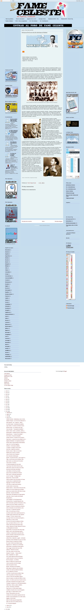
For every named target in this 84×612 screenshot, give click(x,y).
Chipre (6, 270)
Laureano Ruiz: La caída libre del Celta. (13, 481)
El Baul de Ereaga (70, 193)
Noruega (7, 332)
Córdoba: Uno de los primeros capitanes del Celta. (15, 594)
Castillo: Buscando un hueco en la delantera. (14, 558)
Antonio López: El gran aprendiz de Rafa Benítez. (15, 442)
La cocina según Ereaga (8, 385)
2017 (7, 404)
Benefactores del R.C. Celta (53, 18)
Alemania (7, 249)
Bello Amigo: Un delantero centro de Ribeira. (14, 568)
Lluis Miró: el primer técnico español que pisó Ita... (15, 512)
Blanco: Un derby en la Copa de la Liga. (13, 561)
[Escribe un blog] (40, 183)
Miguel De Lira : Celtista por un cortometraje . (14, 544)
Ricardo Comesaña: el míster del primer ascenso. (15, 534)
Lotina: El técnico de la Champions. (12, 454)
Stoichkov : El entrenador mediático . (13, 445)
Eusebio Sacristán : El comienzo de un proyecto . (15, 437)
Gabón (6, 298)
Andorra (7, 251)
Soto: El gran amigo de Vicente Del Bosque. (14, 556)
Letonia (7, 322)
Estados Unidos (8, 294)
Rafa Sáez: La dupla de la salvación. (13, 449)
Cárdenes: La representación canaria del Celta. (15, 532)
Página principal (70, 198)
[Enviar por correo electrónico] (39, 183)
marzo (8, 417)
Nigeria (7, 330)
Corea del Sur (8, 276)
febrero (8, 605)
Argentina (7, 255)
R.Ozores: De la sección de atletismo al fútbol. (15, 521)
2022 (7, 396)
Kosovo (7, 320)
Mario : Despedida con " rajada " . (12, 554)
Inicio (43, 221)
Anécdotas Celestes (70, 185)
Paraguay (7, 334)
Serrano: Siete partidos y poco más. (13, 593)
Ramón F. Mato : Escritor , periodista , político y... (15, 430)
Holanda (7, 306)
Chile (6, 268)
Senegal (7, 346)
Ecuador (7, 284)
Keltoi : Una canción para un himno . (13, 511)
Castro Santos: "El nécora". (11, 462)
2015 (7, 407)
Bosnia (6, 259)
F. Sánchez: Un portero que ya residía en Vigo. (15, 573)
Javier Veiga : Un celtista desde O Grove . (14, 591)
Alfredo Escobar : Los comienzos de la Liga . (14, 427)
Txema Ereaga (30, 182)
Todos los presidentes (9, 18)
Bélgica (7, 265)
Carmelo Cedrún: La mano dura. (12, 486)
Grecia (6, 302)
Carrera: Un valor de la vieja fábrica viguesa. (14, 576)
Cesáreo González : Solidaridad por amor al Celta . (15, 419)
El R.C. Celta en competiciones (21, 21)
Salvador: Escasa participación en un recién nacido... (16, 596)
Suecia (6, 352)
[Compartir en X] (41, 183)
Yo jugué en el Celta (8, 375)
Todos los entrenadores (20, 18)
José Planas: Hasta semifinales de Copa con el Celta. (16, 539)
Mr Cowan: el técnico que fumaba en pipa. (14, 543)
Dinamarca (7, 282)
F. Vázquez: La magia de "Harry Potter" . (14, 447)
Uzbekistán (7, 356)
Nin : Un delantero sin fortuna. (12, 571)
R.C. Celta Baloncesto (44, 21)
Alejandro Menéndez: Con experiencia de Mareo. (15, 440)
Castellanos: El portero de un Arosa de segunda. (15, 589)
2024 (7, 392)
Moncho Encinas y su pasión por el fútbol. (14, 541)
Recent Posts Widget (71, 232)
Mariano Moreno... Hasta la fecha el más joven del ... (16, 487)
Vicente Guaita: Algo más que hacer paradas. (13, 120)
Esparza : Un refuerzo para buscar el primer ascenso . (16, 579)
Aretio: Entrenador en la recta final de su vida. (15, 507)
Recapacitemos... (9, 497)
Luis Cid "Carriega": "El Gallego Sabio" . (13, 476)
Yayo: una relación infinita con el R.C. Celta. (14, 522)
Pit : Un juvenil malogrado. (11, 603)
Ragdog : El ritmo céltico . (11, 598)
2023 (7, 394)
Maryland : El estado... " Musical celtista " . (14, 553)
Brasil (6, 261)
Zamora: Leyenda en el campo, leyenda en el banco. (16, 526)
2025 (7, 391)
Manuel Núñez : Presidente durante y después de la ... (16, 432)
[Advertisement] (42, 236)
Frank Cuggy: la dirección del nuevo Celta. (14, 548)
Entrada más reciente (27, 221)
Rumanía (7, 342)
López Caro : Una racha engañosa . (12, 444)
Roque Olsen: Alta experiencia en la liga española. (15, 494)
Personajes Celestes (42, 18)
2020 (7, 399)
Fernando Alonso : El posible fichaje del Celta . (15, 501)
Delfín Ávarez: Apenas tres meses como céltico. (15, 467)
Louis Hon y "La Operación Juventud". (13, 509)
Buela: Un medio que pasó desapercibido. (14, 599)
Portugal (7, 340)
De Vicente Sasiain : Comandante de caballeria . (15, 424)
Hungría (7, 310)
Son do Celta (6, 379)
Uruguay (7, 354)
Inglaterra (7, 312)
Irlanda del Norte (9, 314)
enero (8, 607)
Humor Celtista (69, 191)
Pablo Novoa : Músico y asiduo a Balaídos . (14, 584)
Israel (6, 316)
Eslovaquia (7, 290)
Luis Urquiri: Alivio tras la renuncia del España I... (15, 517)
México (6, 328)
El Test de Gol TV (69, 219)
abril (7, 415)
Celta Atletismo (7, 373)
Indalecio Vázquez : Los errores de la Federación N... (16, 420)
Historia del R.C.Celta (8, 376)
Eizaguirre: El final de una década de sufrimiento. (15, 506)
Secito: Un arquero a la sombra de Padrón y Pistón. (16, 578)
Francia (7, 296)
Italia (6, 318)
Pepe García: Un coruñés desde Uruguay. (14, 588)
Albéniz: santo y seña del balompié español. (14, 531)
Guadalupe (7, 304)
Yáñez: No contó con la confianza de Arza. (14, 601)
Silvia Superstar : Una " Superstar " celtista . (14, 422)
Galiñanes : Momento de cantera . (12, 549)
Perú (6, 336)
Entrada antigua (58, 221)
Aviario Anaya (6, 383)
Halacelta (6, 377)
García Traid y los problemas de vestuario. (14, 472)
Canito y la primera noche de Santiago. (13, 563)
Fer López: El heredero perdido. (13, 154)
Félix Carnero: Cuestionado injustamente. (14, 474)
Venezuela (7, 358)
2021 (7, 397)
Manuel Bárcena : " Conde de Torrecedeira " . (14, 434)
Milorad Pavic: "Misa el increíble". (12, 477)
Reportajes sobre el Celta (71, 225)
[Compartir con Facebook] (42, 183)
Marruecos (7, 324)
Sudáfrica (7, 350)
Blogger (65, 371)
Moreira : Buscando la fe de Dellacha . (13, 566)
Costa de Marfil (8, 278)
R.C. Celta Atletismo (33, 21)
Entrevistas (68, 221)
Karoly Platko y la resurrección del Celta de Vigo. (15, 529)
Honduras (7, 308)
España (7, 292)
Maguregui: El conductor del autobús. (13, 482)
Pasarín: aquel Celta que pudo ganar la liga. (14, 524)
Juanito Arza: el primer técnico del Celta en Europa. (15, 491)
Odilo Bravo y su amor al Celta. (12, 519)
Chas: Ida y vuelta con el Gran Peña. (13, 551)
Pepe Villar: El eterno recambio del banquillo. (14, 496)
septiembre (9, 412)
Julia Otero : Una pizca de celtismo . (13, 492)
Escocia (7, 288)
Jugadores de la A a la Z (31, 18)
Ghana (6, 300)
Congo (6, 274)
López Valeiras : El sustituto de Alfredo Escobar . (15, 425)
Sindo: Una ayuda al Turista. (11, 564)
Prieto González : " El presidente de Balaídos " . (15, 429)
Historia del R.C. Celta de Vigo (67, 18)
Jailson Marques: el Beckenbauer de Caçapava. (14, 131)
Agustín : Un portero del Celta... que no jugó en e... (16, 457)
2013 (7, 411)
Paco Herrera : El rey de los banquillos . (13, 435)
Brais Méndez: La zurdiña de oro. (13, 143)
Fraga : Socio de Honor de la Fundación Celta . (15, 459)
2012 (7, 609)
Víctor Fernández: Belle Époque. (12, 455)
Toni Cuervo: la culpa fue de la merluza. (13, 484)
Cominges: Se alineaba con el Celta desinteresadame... (16, 583)
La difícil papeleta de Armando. (12, 527)
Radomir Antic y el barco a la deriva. (13, 452)
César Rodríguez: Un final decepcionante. (14, 499)
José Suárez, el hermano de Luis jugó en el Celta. (15, 581)
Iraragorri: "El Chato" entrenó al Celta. (13, 516)
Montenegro (8, 326)
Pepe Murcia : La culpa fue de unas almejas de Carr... (16, 439)
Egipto (6, 286)
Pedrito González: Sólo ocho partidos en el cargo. (15, 479)
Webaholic (68, 234)
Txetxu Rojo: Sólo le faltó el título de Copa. (14, 465)
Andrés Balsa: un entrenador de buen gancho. (15, 546)
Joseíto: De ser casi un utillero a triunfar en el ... (15, 504)
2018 (7, 402)
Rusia (6, 344)
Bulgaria (7, 264)
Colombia (7, 272)
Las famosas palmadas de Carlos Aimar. (13, 464)
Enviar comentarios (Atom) (45, 225)
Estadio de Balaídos (9, 21)
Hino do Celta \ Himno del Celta (72, 195)
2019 (7, 401)
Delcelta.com (6, 382)
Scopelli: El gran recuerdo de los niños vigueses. (15, 514)
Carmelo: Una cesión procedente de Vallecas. (14, 569)
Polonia (7, 338)
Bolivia (6, 257)
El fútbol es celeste (7, 380)
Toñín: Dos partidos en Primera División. (14, 574)
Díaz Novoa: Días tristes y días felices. (13, 469)
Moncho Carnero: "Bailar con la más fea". (14, 450)
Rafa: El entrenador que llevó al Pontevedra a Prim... (16, 502)
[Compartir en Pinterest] (43, 183)
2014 (7, 409)
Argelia (7, 253)
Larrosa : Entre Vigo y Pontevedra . (13, 586)
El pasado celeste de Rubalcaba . (12, 536)
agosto (8, 414)
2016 (7, 406)
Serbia (6, 348)
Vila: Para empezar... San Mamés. (12, 559)
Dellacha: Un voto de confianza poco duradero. (15, 489)
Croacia (7, 280)
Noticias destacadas (70, 223)
